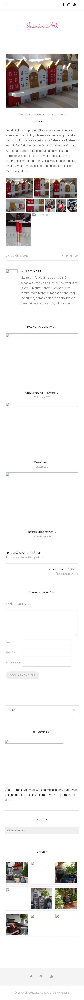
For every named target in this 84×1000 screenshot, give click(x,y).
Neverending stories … (42, 532)
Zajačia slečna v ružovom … (42, 392)
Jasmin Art (42, 26)
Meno (10, 642)
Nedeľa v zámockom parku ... (26, 557)
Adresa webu (13, 662)
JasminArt (33, 271)
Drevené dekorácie (33, 114)
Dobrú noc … (42, 462)
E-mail (10, 652)
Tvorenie (59, 114)
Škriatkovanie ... (66, 573)
